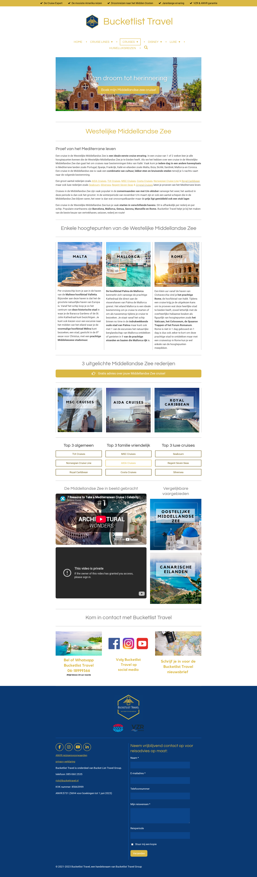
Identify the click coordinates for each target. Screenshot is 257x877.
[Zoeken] (145, 47)
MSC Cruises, (128, 181)
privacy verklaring (65, 761)
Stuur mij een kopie (146, 844)
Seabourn (94, 184)
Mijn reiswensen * (140, 804)
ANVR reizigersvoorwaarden (71, 755)
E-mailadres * (137, 773)
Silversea (106, 184)
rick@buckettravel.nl (67, 780)
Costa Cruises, (145, 181)
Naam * (134, 757)
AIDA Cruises (99, 181)
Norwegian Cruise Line (166, 181)
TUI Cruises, (114, 181)
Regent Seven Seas (122, 184)
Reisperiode (137, 828)
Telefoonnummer (140, 788)
